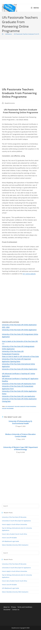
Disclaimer (7, 609)
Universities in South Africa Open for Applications (16, 521)
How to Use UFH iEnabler (9, 538)
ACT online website (29, 274)
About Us (6, 607)
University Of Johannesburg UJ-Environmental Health (20, 422)
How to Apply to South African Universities (14, 524)
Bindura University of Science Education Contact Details (20, 435)
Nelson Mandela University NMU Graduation (15, 545)
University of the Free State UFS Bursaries (14, 517)
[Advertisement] (20, 66)
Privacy (13, 607)
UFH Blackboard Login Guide (10, 541)
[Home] (2, 34)
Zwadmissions (10, 103)
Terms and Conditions (24, 607)
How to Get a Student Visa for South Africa (14, 534)
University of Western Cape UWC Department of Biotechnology (20, 448)
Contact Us (15, 609)
